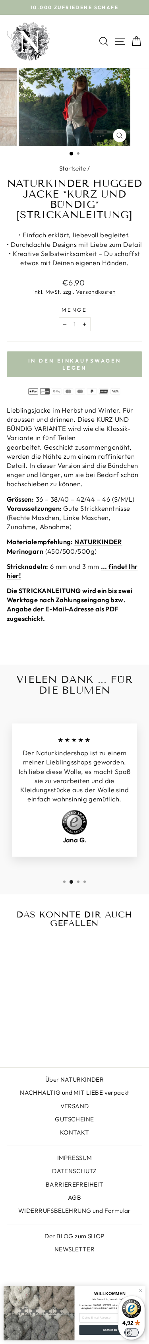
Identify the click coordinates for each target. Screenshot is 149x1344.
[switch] (131, 1332)
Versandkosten (96, 291)
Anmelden (110, 1330)
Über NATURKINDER (74, 1079)
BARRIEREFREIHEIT (75, 1184)
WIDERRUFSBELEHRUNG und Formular (74, 1210)
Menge (75, 309)
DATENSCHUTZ (74, 1171)
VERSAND (74, 1106)
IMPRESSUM (74, 1158)
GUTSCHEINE (74, 1119)
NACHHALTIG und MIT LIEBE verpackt (74, 1092)
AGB (74, 1197)
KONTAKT (74, 1132)
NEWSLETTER (74, 1249)
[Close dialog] (140, 1291)
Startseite (72, 168)
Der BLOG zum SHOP (74, 1236)
